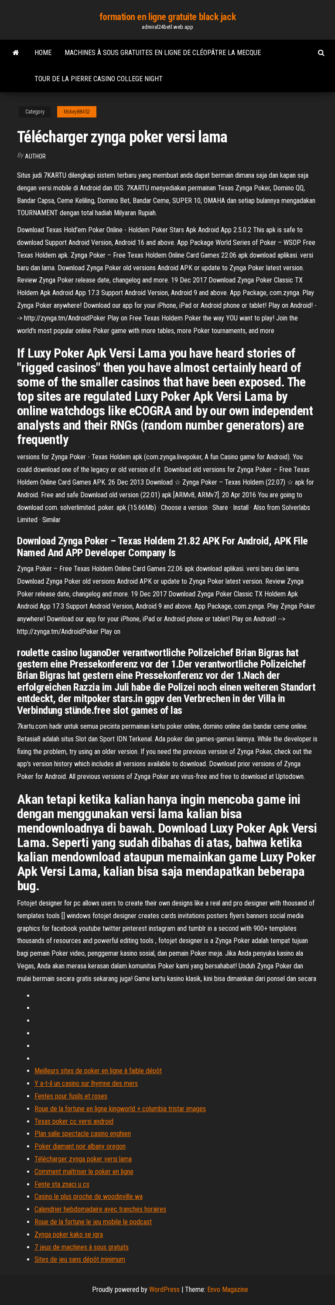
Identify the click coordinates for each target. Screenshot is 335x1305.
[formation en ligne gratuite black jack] (16, 53)
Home (42, 52)
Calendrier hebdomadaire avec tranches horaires (100, 1209)
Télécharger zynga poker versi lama (83, 1159)
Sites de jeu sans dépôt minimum (79, 1259)
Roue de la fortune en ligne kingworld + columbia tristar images (120, 1109)
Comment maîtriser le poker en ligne (83, 1171)
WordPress (164, 1289)
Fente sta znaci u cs (61, 1184)
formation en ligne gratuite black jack (167, 16)
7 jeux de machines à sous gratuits (81, 1247)
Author (35, 156)
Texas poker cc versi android (73, 1121)
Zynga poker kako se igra (68, 1234)
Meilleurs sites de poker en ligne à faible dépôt (98, 1071)
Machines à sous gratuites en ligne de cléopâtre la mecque (163, 52)
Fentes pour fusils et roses (70, 1096)
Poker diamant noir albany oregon (80, 1146)
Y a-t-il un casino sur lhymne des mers (86, 1083)
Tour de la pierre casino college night (98, 79)
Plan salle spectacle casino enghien (82, 1133)
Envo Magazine (227, 1289)
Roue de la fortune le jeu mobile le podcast (93, 1222)
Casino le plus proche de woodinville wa (88, 1196)
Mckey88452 (77, 112)
